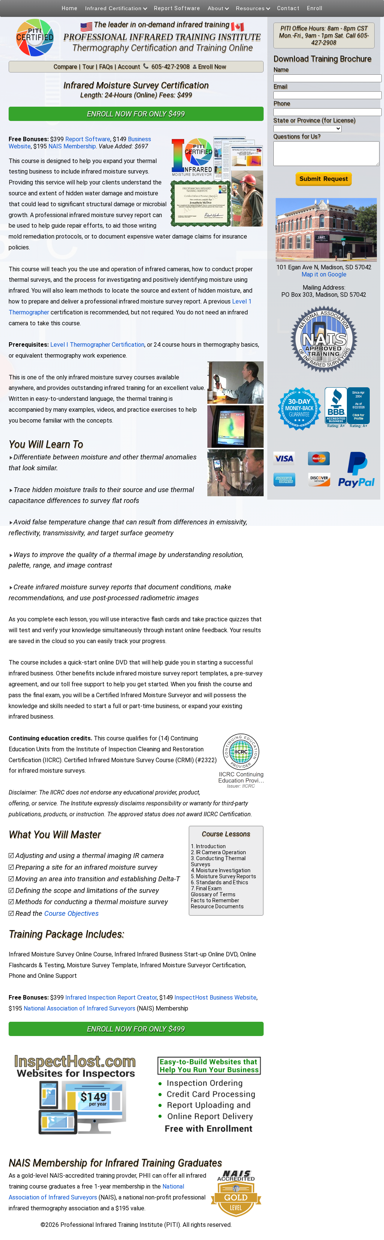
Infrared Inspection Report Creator (111, 997)
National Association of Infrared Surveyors (79, 1008)
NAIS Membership (72, 146)
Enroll (314, 8)
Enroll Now (211, 66)
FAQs (106, 66)
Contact (288, 8)
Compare (65, 66)
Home (70, 8)
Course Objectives (71, 913)
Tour (88, 66)
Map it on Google (324, 274)
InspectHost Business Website (215, 997)
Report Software (177, 8)
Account (129, 66)
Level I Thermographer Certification (97, 344)
